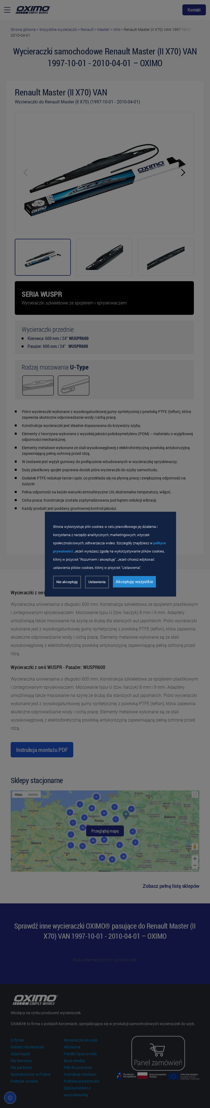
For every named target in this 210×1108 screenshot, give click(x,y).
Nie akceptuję (67, 582)
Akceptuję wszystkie (134, 581)
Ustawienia (97, 582)
